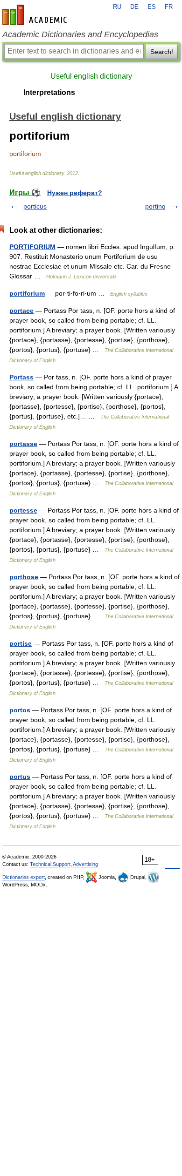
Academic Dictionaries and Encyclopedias (80, 34)
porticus (35, 206)
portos (19, 710)
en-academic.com (36, 15)
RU (117, 7)
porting (155, 206)
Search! (161, 51)
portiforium (27, 293)
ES (151, 7)
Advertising (85, 864)
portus (19, 776)
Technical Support (50, 864)
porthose (23, 577)
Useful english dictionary (91, 76)
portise (20, 643)
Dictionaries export (23, 877)
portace (21, 310)
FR (169, 7)
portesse (23, 510)
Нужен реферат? (74, 192)
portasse (23, 443)
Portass (21, 377)
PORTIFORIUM (32, 246)
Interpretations (49, 92)
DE (134, 7)
